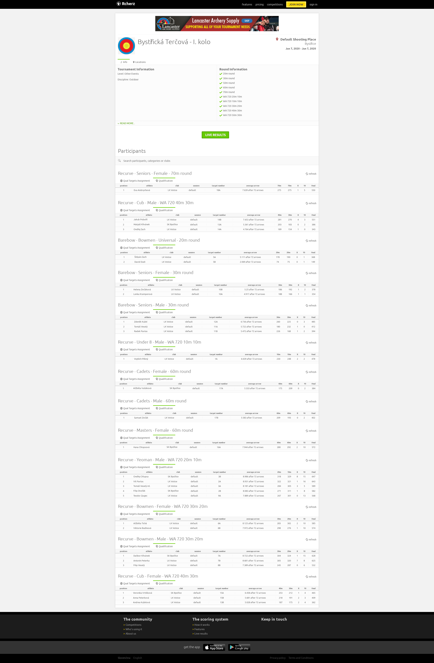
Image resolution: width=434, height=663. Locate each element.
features (247, 4)
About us (129, 633)
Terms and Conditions (301, 657)
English (137, 657)
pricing (259, 4)
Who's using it (132, 629)
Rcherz (128, 3)
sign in (313, 4)
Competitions (132, 624)
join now (296, 4)
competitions (275, 4)
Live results (200, 633)
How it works (201, 624)
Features (198, 629)
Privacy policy (277, 657)
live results (215, 134)
